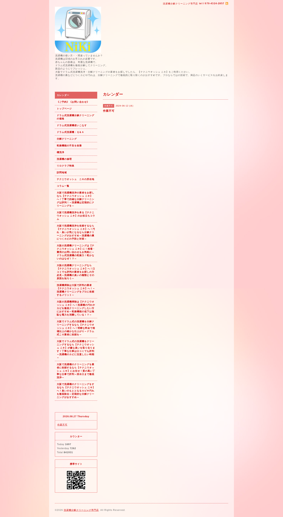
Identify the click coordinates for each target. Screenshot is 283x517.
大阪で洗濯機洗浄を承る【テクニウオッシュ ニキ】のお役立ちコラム (76, 215)
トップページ (64, 108)
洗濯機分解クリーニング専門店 (81, 510)
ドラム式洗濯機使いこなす (72, 125)
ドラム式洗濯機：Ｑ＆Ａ (70, 132)
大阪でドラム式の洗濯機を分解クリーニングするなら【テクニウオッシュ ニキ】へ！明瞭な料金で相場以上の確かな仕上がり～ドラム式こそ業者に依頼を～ (76, 328)
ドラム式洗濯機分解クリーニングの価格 (75, 117)
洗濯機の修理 (64, 159)
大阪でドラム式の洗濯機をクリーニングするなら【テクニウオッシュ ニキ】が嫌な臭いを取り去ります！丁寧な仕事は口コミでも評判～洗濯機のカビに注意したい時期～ (76, 349)
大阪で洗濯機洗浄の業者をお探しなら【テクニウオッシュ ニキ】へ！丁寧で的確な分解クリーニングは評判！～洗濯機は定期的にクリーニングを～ (75, 199)
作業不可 (62, 424)
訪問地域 (62, 172)
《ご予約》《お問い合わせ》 (73, 102)
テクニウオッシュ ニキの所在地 (75, 179)
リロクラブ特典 (65, 165)
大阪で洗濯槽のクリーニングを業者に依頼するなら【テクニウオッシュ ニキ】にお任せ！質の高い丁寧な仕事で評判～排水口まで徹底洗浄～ (76, 371)
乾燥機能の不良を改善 (69, 145)
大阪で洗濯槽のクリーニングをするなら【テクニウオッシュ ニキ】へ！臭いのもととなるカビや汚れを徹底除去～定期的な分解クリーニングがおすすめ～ (76, 391)
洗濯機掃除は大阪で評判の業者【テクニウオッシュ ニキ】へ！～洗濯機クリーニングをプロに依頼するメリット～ (76, 290)
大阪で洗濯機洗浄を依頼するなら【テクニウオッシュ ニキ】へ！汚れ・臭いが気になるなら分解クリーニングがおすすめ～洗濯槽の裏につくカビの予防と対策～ (76, 232)
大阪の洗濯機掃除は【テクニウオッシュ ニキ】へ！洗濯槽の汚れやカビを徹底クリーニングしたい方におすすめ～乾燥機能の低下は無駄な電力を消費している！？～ (76, 308)
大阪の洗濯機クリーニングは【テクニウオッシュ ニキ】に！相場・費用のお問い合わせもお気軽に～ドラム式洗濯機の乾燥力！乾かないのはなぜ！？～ (76, 252)
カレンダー (63, 95)
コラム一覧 (63, 186)
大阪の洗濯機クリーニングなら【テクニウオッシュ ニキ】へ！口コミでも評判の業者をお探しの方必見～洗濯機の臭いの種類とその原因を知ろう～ (76, 272)
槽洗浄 (60, 152)
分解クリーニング (67, 138)
